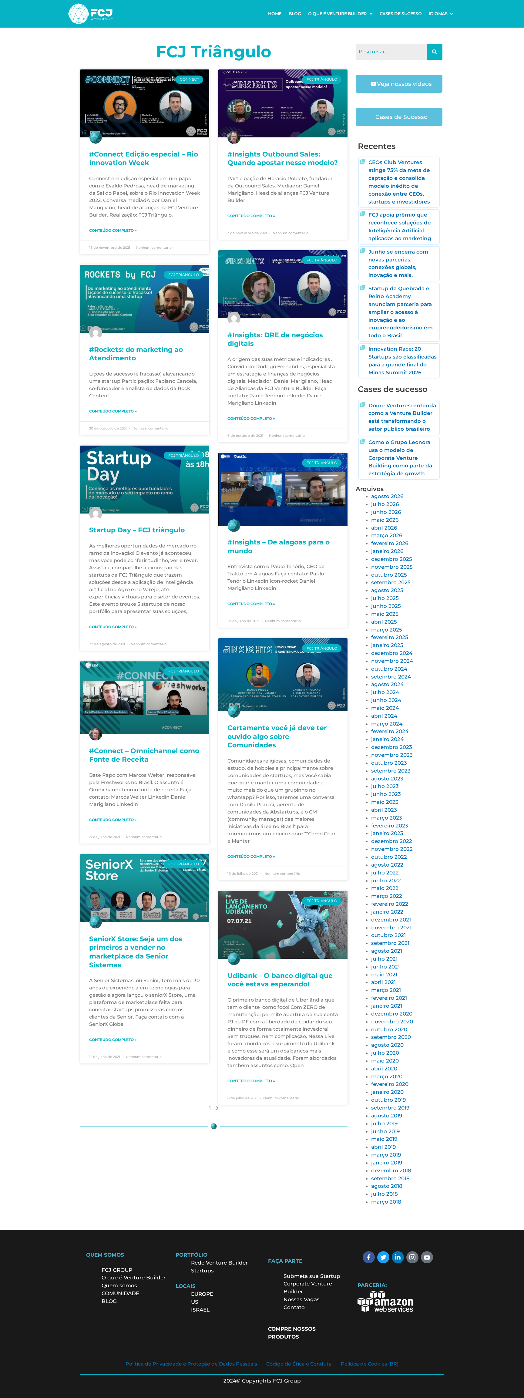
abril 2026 (384, 528)
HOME (274, 13)
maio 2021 (384, 975)
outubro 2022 (389, 857)
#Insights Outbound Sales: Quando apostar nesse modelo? (282, 158)
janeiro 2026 (387, 551)
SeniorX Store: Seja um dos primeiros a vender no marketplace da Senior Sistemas (135, 952)
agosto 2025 (387, 590)
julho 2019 (384, 1123)
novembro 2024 (392, 661)
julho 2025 (385, 598)
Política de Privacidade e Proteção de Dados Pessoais (191, 1364)
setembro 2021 (390, 943)
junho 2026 (386, 512)
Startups (202, 1271)
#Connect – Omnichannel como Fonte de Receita (144, 755)
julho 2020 (385, 1053)
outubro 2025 (389, 575)
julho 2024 (385, 692)
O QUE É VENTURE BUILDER (337, 13)
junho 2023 (386, 794)
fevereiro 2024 (389, 731)
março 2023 (386, 818)
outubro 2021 (388, 935)
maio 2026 (384, 520)
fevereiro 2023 (389, 826)
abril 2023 (384, 810)
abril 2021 (383, 982)
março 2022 (386, 896)
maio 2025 (384, 614)
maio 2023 (384, 802)
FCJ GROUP (117, 1270)
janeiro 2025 (387, 645)
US (194, 1302)
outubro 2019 (388, 1100)
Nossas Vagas (302, 1299)
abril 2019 (383, 1147)
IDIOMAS (438, 13)
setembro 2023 (391, 771)
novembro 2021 (391, 928)
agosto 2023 (387, 779)
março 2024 (386, 724)
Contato (294, 1307)
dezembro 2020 (391, 1014)
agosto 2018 (386, 1186)
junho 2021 (385, 967)
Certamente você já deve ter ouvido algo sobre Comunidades (277, 736)
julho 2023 (385, 786)
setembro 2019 (390, 1108)
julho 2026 (385, 504)
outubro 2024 (389, 669)
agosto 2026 (387, 496)
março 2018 (386, 1202)
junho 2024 (386, 700)
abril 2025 (384, 622)
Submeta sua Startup (312, 1276)
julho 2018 (384, 1194)
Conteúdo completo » (113, 230)
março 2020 (386, 1076)
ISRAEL (200, 1310)
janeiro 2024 (387, 739)
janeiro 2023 (387, 833)
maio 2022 (384, 888)
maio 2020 (385, 1061)
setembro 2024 (391, 677)
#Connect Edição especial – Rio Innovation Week (143, 158)
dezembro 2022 (391, 841)
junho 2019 (385, 1131)
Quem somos (119, 1285)
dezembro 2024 (391, 653)
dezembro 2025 (391, 559)
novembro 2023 (392, 755)
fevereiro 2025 (389, 637)
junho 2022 (386, 881)
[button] (340, 13)
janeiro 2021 (386, 1006)
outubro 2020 (389, 1029)
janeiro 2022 (387, 912)
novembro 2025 (392, 567)
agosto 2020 (387, 1045)
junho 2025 (386, 606)
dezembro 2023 (391, 747)
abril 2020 (384, 1069)
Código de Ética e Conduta (299, 1364)
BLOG (295, 13)
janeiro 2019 (386, 1163)
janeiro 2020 (387, 1092)
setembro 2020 (391, 1037)
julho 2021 (384, 959)
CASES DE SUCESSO (401, 13)
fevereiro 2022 (389, 904)
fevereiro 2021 (389, 998)
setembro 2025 (391, 582)
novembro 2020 (392, 1022)
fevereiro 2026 (389, 543)
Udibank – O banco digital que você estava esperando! (280, 980)
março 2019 (386, 1155)
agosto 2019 (386, 1116)
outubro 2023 (389, 763)
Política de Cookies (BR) (369, 1364)
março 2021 (386, 990)
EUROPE (203, 1294)
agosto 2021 (386, 951)
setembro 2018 (390, 1178)
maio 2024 (385, 708)
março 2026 (386, 535)
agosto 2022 (387, 865)
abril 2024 (384, 716)
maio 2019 (384, 1139)
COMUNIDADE (120, 1293)
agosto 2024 (387, 684)
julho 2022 (385, 873)
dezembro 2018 (391, 1170)
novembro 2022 (392, 849)
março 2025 (386, 630)
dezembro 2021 (391, 920)
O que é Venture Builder (134, 1278)
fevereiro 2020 (389, 1084)
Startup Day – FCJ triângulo (137, 530)
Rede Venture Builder (219, 1263)
